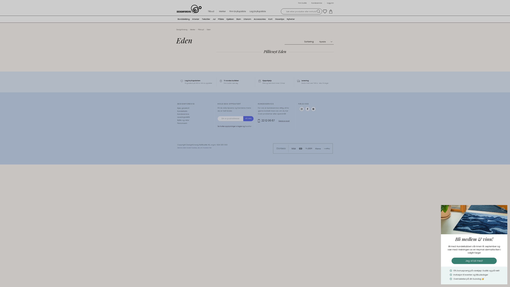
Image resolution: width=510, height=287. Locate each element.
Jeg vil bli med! (474, 260)
